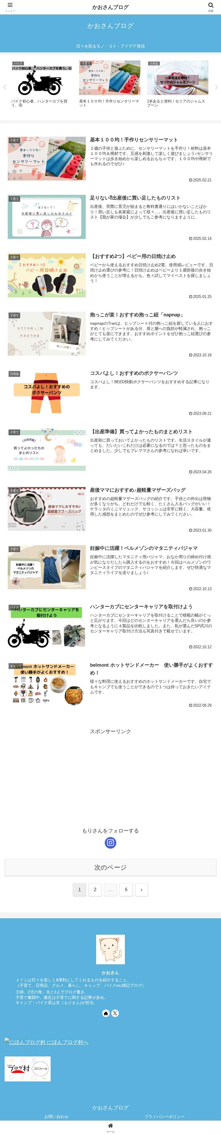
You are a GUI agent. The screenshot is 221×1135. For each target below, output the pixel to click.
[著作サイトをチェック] (106, 1013)
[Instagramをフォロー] (110, 843)
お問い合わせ (56, 1116)
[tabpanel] (42, 87)
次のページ (110, 867)
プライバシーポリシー (164, 1116)
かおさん (110, 972)
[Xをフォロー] (115, 1013)
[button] (204, 879)
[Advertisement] (110, 776)
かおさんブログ (110, 7)
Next (217, 87)
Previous (4, 87)
